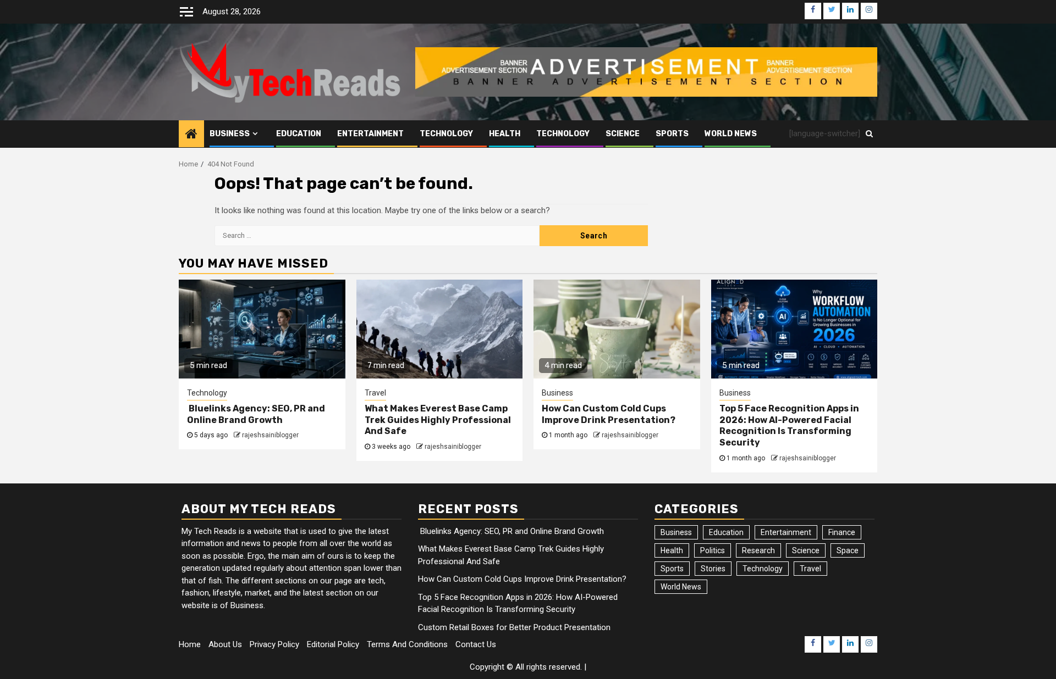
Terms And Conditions (407, 644)
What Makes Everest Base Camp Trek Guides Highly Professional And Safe (438, 420)
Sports (672, 133)
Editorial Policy (333, 644)
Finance (841, 532)
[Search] (869, 134)
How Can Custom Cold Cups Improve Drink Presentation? (608, 414)
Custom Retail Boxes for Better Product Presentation (514, 627)
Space (848, 550)
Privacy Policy (274, 644)
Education (298, 133)
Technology (446, 133)
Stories (713, 568)
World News (731, 133)
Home (190, 644)
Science (623, 133)
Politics (712, 550)
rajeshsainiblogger (270, 435)
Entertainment (370, 133)
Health (504, 133)
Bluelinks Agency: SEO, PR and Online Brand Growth (256, 414)
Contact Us (475, 644)
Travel (375, 392)
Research (758, 550)
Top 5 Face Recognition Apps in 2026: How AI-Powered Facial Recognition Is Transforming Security (789, 425)
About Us (225, 644)
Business (230, 133)
